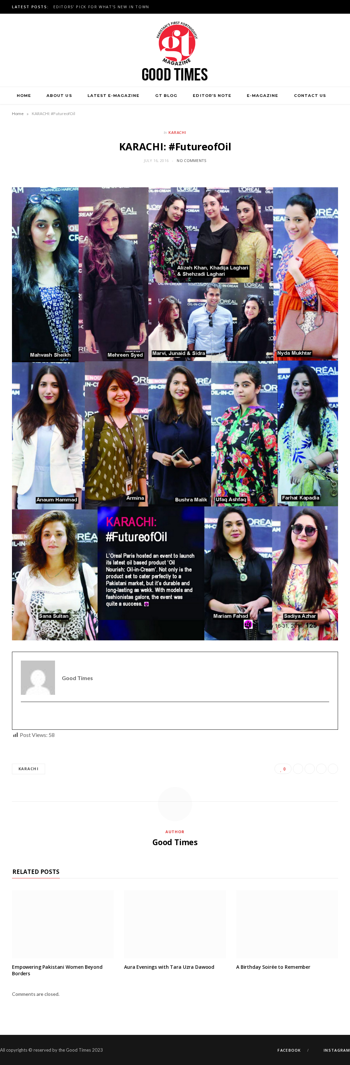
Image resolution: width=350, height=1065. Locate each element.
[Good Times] (175, 50)
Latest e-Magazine (113, 95)
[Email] (333, 769)
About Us (59, 95)
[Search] (175, 113)
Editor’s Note (212, 95)
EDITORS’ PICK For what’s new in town (101, 6)
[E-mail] (25, 716)
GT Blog (166, 95)
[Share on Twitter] (310, 769)
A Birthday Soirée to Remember (273, 967)
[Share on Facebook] (298, 769)
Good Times (175, 842)
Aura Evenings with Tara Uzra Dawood (169, 967)
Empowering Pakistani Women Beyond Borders (57, 970)
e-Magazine (262, 95)
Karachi (178, 132)
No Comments (191, 160)
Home (24, 95)
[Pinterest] (321, 769)
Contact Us (310, 95)
